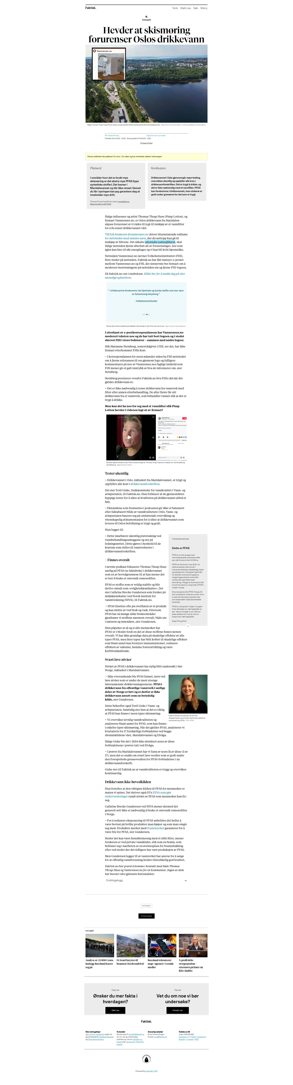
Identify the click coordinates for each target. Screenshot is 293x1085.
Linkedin (190, 1039)
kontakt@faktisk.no (136, 1034)
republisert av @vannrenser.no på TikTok (109, 202)
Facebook (183, 1037)
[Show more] (188, 626)
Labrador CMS (151, 1071)
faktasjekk (146, 906)
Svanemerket (155, 828)
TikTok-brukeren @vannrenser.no (127, 234)
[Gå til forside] (90, 8)
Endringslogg (114, 880)
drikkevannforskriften (145, 484)
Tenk (175, 8)
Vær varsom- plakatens (94, 1034)
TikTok (193, 1037)
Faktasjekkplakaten (96, 1039)
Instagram (201, 1037)
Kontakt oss (178, 1010)
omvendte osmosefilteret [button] (160, 242)
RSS (196, 1039)
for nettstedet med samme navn (125, 238)
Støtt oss (185, 8)
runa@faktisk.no (160, 1037)
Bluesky (182, 1039)
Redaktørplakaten (106, 1037)
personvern (131, 1042)
